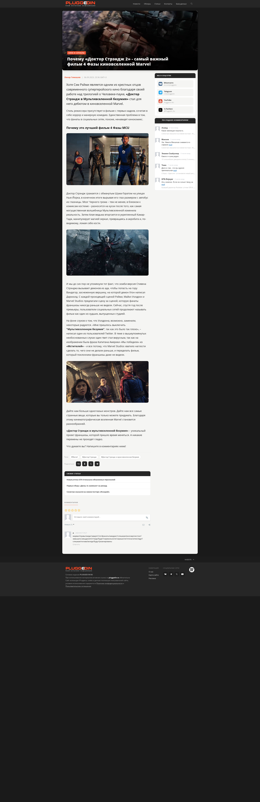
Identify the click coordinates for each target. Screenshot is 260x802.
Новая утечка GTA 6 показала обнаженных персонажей (91, 479)
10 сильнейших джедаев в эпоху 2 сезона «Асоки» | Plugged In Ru (187, 159)
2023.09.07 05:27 (81, 533)
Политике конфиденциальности (109, 583)
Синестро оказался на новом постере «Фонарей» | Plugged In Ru (187, 133)
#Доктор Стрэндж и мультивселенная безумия (120, 457)
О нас (151, 572)
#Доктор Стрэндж (89, 457)
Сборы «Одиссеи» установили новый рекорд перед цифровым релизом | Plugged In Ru (195, 173)
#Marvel (74, 457)
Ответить (76, 544)
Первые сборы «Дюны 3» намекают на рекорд (87, 485)
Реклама (152, 578)
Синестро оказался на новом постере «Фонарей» (88, 492)
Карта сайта (154, 575)
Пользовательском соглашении (78, 586)
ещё (170, 144)
